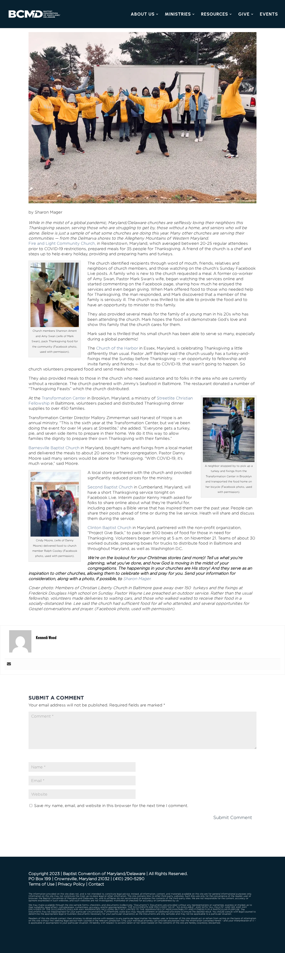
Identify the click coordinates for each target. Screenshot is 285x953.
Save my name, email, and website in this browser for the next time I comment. (111, 805)
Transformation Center (64, 398)
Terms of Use (41, 884)
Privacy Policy (71, 884)
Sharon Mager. (137, 578)
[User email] (9, 664)
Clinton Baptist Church (109, 527)
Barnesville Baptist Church (53, 448)
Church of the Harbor (117, 348)
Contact (96, 884)
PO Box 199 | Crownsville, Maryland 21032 (69, 879)
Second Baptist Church (110, 487)
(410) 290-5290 (129, 879)
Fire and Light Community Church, (62, 243)
